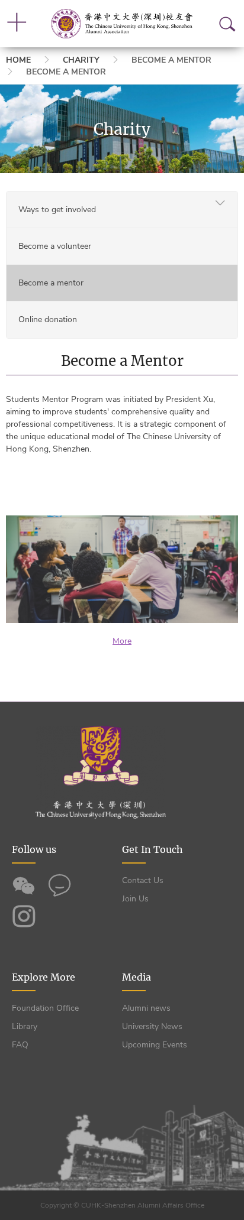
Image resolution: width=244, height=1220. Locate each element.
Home (18, 60)
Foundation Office (45, 1008)
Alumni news (146, 1008)
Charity (81, 60)
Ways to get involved (57, 209)
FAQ (20, 1044)
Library (24, 1026)
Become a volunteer (54, 246)
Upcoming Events (154, 1044)
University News (152, 1026)
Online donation (47, 319)
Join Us (135, 898)
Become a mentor (51, 282)
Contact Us (142, 880)
